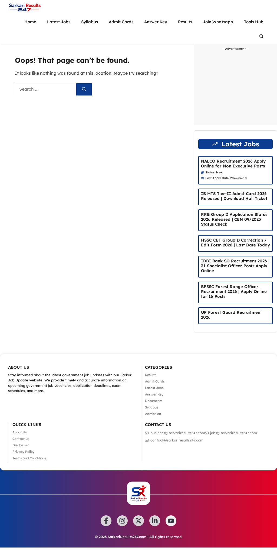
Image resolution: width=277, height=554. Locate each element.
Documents (154, 401)
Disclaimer (20, 445)
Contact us (20, 439)
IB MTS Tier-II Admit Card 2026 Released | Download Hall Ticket (234, 196)
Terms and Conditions (29, 458)
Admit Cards (121, 21)
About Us (19, 432)
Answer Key (155, 21)
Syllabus (89, 21)
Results (185, 21)
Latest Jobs (58, 21)
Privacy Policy (23, 452)
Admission (153, 414)
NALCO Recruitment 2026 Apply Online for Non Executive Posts (233, 164)
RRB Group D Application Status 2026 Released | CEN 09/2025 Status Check (234, 219)
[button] (261, 36)
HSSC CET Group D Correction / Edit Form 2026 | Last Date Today (235, 243)
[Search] (84, 89)
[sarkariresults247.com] (24, 7)
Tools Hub (253, 21)
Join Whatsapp (218, 21)
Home (30, 21)
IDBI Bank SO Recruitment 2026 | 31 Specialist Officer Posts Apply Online (235, 265)
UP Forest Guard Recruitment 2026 (231, 315)
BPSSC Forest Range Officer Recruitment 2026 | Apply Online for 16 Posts (234, 291)
